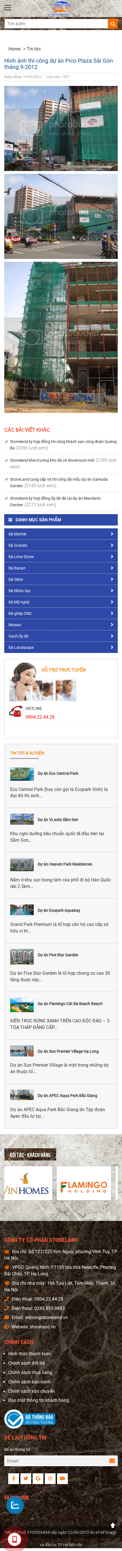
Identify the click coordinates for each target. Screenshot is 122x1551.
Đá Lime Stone (21, 556)
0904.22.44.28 (40, 717)
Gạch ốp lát (19, 636)
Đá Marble (17, 534)
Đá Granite (18, 545)
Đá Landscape (21, 647)
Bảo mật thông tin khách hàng (38, 1400)
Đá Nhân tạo (20, 590)
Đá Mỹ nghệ (19, 602)
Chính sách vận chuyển (31, 1391)
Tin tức (34, 49)
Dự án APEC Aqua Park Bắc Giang (67, 1095)
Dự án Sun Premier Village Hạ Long (68, 1051)
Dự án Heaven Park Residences (65, 864)
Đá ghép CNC (20, 613)
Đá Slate (16, 579)
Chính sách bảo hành (29, 1382)
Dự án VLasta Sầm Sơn (58, 819)
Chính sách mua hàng (30, 1372)
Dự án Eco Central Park (58, 773)
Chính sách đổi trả (26, 1363)
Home (14, 49)
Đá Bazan (17, 568)
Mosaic (15, 624)
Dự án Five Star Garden (58, 955)
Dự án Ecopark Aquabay (59, 910)
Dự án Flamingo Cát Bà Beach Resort (70, 1003)
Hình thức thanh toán (29, 1353)
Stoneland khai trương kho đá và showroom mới (52, 460)
